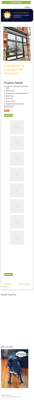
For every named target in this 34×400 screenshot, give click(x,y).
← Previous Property (6, 285)
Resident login (16, 2)
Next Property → (25, 284)
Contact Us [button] (8, 115)
